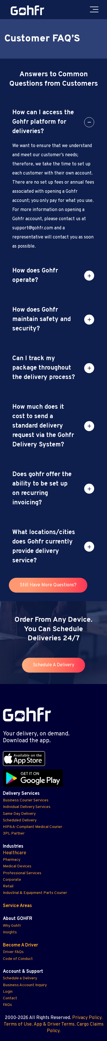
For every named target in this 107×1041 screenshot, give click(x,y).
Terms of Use (18, 1024)
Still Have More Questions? (48, 585)
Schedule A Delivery (53, 665)
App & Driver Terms (54, 1024)
